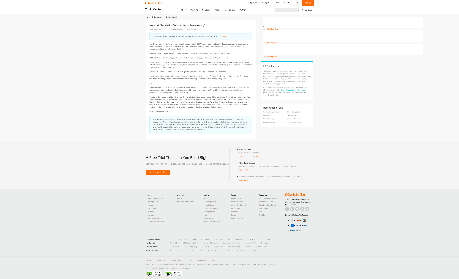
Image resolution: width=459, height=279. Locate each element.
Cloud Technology (293, 119)
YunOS (227, 264)
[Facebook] (287, 209)
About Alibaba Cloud (155, 198)
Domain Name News (294, 122)
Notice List (202, 261)
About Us (161, 261)
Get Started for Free (158, 172)
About (183, 10)
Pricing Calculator (237, 218)
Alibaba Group (151, 264)
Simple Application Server (184, 202)
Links (214, 261)
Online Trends (292, 115)
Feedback (234, 212)
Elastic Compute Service (178, 239)
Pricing (217, 10)
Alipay (272, 264)
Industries (206, 247)
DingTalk (265, 264)
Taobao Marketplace (165, 264)
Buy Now (274, 29)
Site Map (262, 215)
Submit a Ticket (237, 202)
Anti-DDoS (205, 239)
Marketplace (230, 10)
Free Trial (178, 198)
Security (267, 239)
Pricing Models (153, 202)
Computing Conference (271, 112)
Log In (296, 3)
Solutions (206, 10)
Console (287, 3)
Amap (241, 264)
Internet (266, 115)
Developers (219, 247)
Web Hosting (254, 239)
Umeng (253, 264)
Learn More (267, 29)
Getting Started (209, 212)
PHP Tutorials (261, 247)
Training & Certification (211, 222)
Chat (241, 156)
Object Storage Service (222, 239)
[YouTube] (302, 209)
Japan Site (174, 243)
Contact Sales (307, 10)
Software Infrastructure (231, 243)
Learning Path (251, 243)
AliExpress (192, 264)
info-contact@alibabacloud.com (293, 90)
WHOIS (261, 212)
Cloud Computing (293, 112)
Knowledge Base (209, 202)
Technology (207, 198)
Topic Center (174, 247)
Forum (233, 215)
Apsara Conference (155, 218)
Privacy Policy (176, 261)
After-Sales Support (238, 205)
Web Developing (234, 247)
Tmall (176, 264)
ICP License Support (210, 208)
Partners (242, 10)
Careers (149, 261)
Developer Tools (269, 122)
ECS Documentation (190, 243)
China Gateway (209, 205)
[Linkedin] (292, 209)
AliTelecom (234, 264)
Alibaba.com (201, 264)
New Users (265, 243)
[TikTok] (307, 209)
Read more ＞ (224, 36)
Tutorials (248, 247)
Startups (151, 215)
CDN (194, 239)
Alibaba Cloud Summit (156, 222)
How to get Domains (210, 243)
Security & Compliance (267, 205)
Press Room (263, 208)
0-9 (254, 250)
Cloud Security (268, 119)
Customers (152, 208)
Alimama (215, 264)
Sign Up (308, 3)
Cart (277, 3)
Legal (190, 261)
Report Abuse (236, 208)
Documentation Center (267, 198)
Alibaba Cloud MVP (266, 202)
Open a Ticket (244, 170)
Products (194, 10)
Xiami (259, 264)
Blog (205, 215)
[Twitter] (297, 209)
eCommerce (239, 239)
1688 (209, 264)
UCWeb (247, 264)
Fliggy (221, 264)
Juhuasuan (182, 264)
